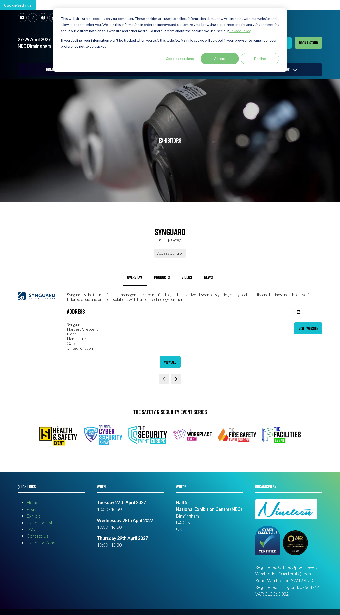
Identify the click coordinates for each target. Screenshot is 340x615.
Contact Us (38, 536)
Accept (220, 58)
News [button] (208, 277)
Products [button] (162, 277)
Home (50, 70)
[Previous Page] (164, 379)
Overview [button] (134, 277)
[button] (308, 43)
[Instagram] (32, 17)
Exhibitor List (40, 522)
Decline (260, 58)
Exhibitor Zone (41, 542)
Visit (31, 509)
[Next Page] (176, 379)
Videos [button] (187, 277)
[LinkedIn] (22, 17)
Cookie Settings (17, 5)
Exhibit (33, 516)
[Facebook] (43, 17)
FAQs (32, 529)
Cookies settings (180, 58)
